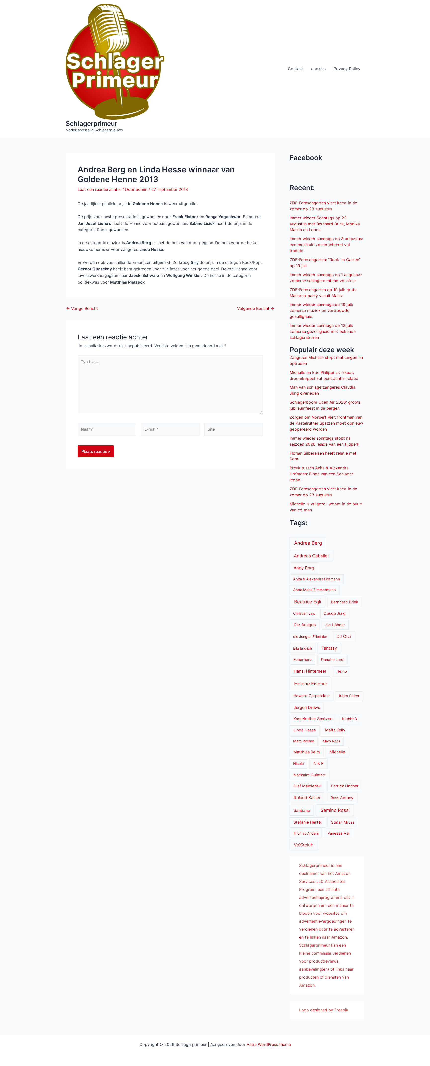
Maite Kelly (335, 730)
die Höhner (335, 625)
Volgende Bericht (255, 308)
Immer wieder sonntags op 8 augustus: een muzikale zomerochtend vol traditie (326, 244)
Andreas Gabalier (311, 555)
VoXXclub (303, 844)
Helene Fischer (310, 683)
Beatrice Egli (307, 601)
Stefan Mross (343, 822)
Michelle (337, 752)
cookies (318, 68)
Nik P (318, 763)
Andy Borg (304, 567)
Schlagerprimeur (91, 123)
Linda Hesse (304, 730)
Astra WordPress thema (269, 1044)
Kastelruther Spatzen (312, 718)
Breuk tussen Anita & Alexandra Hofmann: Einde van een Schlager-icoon (322, 473)
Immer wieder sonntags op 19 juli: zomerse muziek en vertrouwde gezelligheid (321, 310)
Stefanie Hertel (307, 822)
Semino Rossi (335, 810)
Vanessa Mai (339, 833)
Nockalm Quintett (309, 775)
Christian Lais (304, 613)
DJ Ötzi (344, 636)
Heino (341, 671)
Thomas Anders (306, 833)
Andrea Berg (308, 543)
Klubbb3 (349, 719)
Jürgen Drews (307, 707)
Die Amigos (305, 624)
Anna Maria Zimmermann (314, 590)
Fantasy (329, 648)
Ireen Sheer (349, 696)
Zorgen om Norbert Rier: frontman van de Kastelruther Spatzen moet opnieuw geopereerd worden (326, 423)
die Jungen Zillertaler (310, 636)
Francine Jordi (332, 659)
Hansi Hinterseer (310, 671)
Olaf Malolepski (307, 786)
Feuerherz (302, 659)
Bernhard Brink (344, 602)
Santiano (302, 810)
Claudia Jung (334, 613)
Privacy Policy (347, 68)
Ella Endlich (302, 648)
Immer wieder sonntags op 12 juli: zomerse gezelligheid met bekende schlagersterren (323, 331)
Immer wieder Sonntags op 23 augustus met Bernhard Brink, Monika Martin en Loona (325, 223)
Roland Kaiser (307, 797)
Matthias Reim (306, 752)
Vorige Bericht (82, 308)
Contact (295, 68)
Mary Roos (331, 741)
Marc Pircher (303, 741)
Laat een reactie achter (99, 189)
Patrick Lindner (345, 786)
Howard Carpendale (311, 695)
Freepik (341, 1009)
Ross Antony (341, 797)
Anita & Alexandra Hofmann (316, 579)
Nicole (298, 763)
